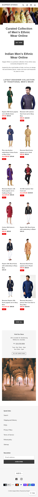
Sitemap (6, 444)
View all (19, 322)
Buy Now (19, 42)
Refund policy (8, 439)
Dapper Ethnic (10, 5)
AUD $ (18, 473)
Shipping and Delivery (10, 420)
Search (6, 415)
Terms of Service (9, 435)
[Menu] (35, 5)
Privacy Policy (8, 430)
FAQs (5, 425)
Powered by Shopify (25, 491)
